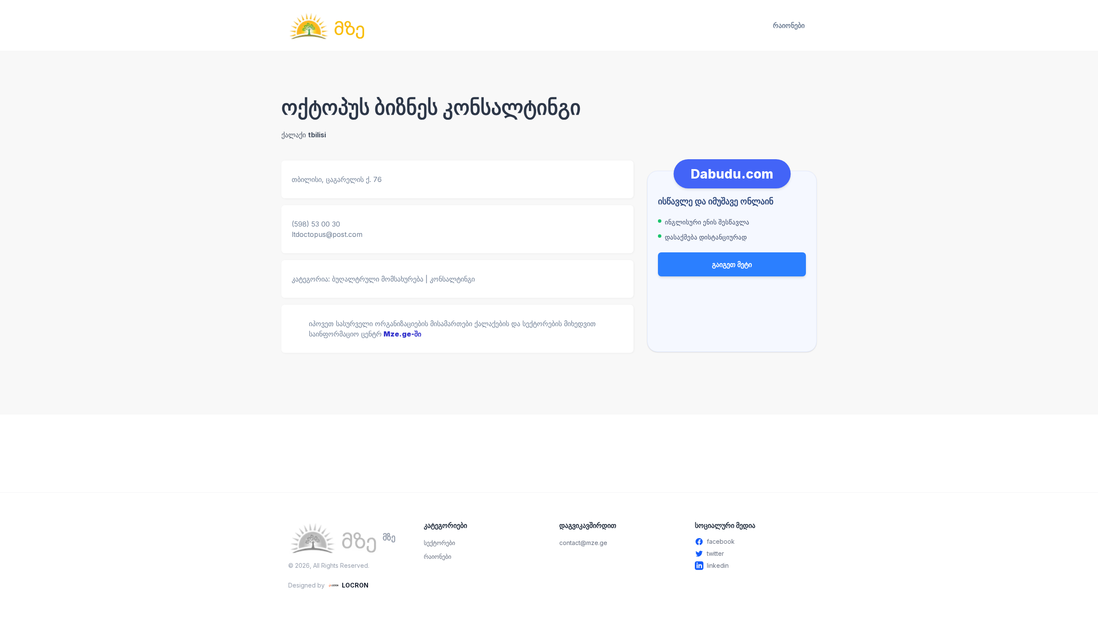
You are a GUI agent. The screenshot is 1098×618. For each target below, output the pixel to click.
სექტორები (439, 542)
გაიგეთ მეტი (732, 264)
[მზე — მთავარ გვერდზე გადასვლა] (326, 25)
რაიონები (789, 25)
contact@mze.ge (583, 542)
